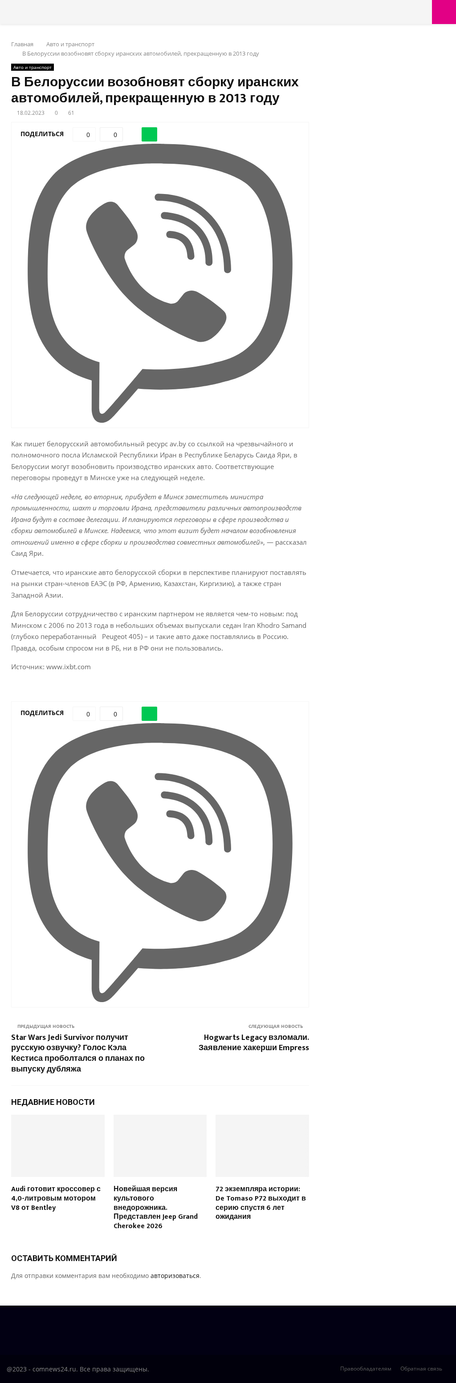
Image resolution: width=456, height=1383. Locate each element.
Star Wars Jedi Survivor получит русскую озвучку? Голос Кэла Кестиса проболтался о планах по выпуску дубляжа (78, 1053)
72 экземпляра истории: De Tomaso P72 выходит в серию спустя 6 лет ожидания (261, 1203)
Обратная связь (421, 1368)
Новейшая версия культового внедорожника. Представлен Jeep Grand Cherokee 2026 (156, 1207)
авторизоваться (175, 1275)
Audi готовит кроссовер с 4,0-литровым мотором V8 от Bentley (56, 1198)
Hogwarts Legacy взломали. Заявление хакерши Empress (254, 1043)
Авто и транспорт (32, 67)
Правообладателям (365, 1368)
